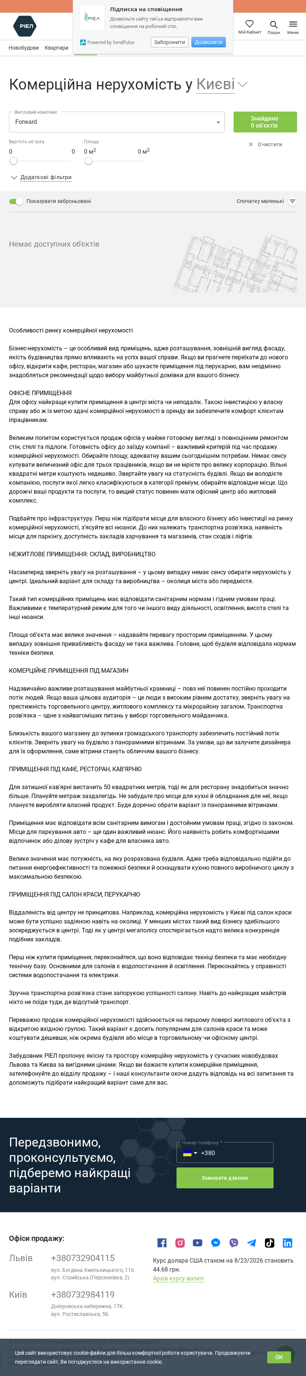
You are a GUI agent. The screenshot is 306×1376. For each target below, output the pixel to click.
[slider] (13, 161)
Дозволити (208, 42)
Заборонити (169, 42)
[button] (217, 84)
